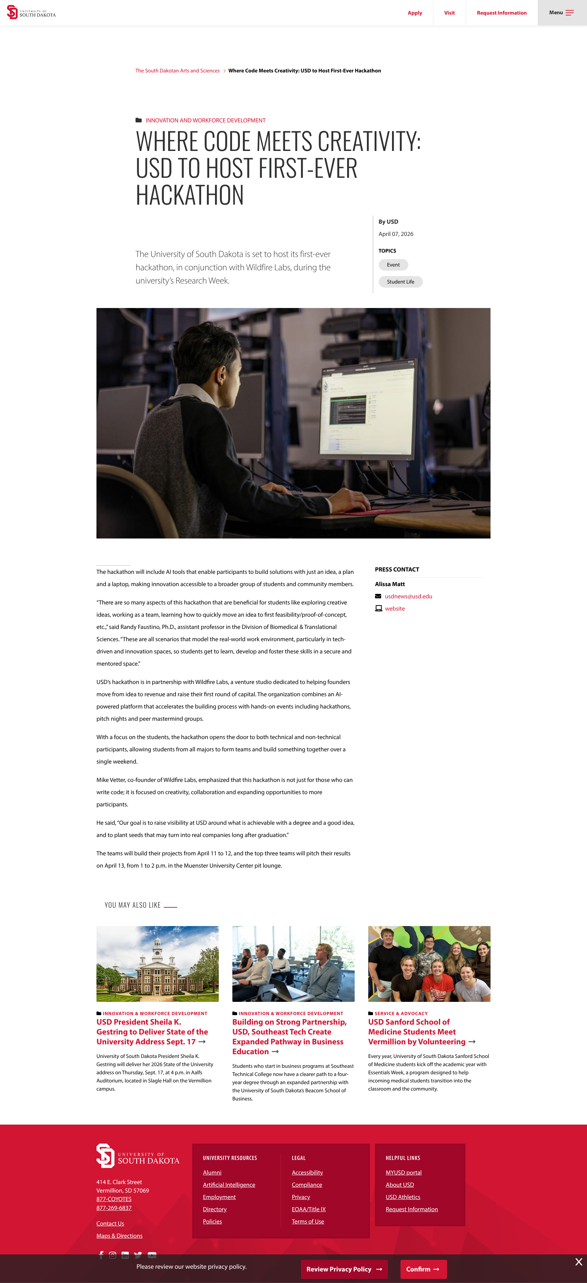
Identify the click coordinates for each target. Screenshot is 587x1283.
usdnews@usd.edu (408, 596)
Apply (415, 13)
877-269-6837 (113, 1208)
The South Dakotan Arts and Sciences (178, 70)
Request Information (502, 13)
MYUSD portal (404, 1172)
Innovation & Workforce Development (155, 1013)
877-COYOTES (113, 1199)
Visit (449, 13)
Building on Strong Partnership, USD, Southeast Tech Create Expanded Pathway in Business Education (289, 1036)
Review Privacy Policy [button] (339, 1269)
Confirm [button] (418, 1269)
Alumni (212, 1172)
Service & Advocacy (401, 1013)
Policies (212, 1221)
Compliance (307, 1184)
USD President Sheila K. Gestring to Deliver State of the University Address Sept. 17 (152, 1031)
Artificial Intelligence (229, 1184)
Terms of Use (308, 1221)
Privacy (301, 1197)
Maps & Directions (119, 1235)
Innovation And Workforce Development (206, 120)
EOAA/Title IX (309, 1209)
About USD (400, 1184)
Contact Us (110, 1223)
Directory (215, 1209)
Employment (219, 1197)
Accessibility (307, 1172)
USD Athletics (403, 1197)
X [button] (579, 1261)
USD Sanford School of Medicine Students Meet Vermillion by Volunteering (417, 1031)
